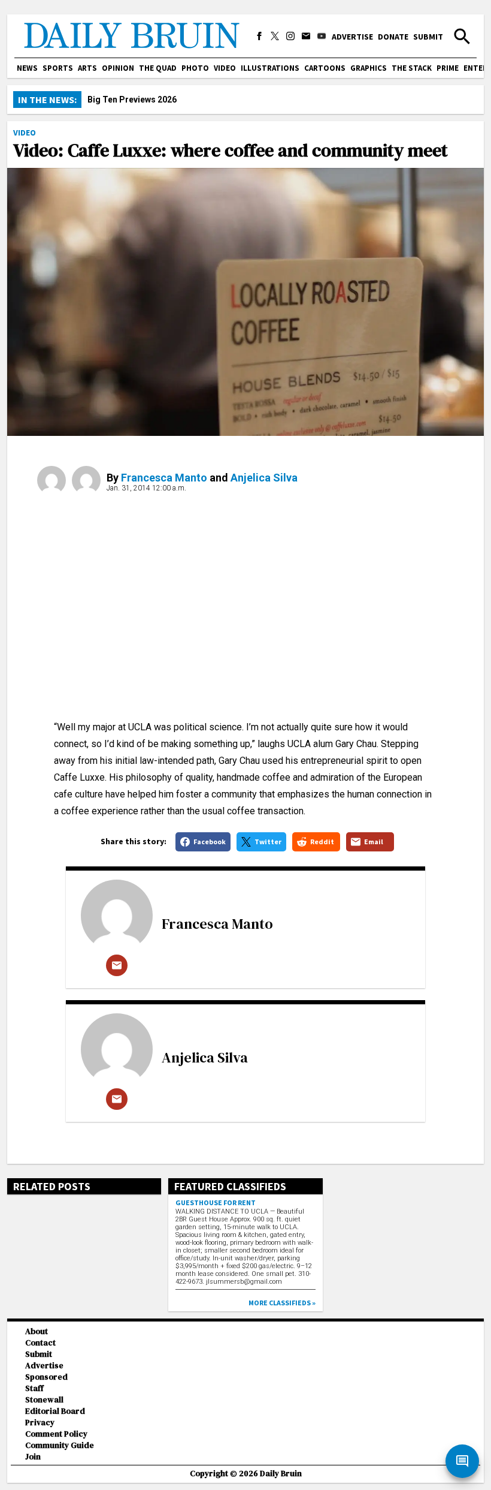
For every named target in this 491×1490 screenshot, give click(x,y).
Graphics (368, 68)
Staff (34, 1388)
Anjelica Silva (264, 477)
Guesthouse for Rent (215, 1202)
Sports (58, 68)
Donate (393, 36)
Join (33, 1456)
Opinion (118, 68)
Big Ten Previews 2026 (132, 99)
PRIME (448, 68)
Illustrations (270, 68)
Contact (40, 1342)
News (27, 68)
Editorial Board (55, 1411)
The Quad (158, 68)
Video (225, 68)
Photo (195, 68)
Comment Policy (56, 1434)
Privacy (39, 1422)
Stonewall (44, 1399)
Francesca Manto (164, 477)
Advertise (352, 36)
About (36, 1331)
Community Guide (59, 1445)
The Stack (412, 68)
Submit (428, 36)
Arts (87, 68)
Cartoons (324, 68)
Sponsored (46, 1377)
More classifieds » (282, 1302)
